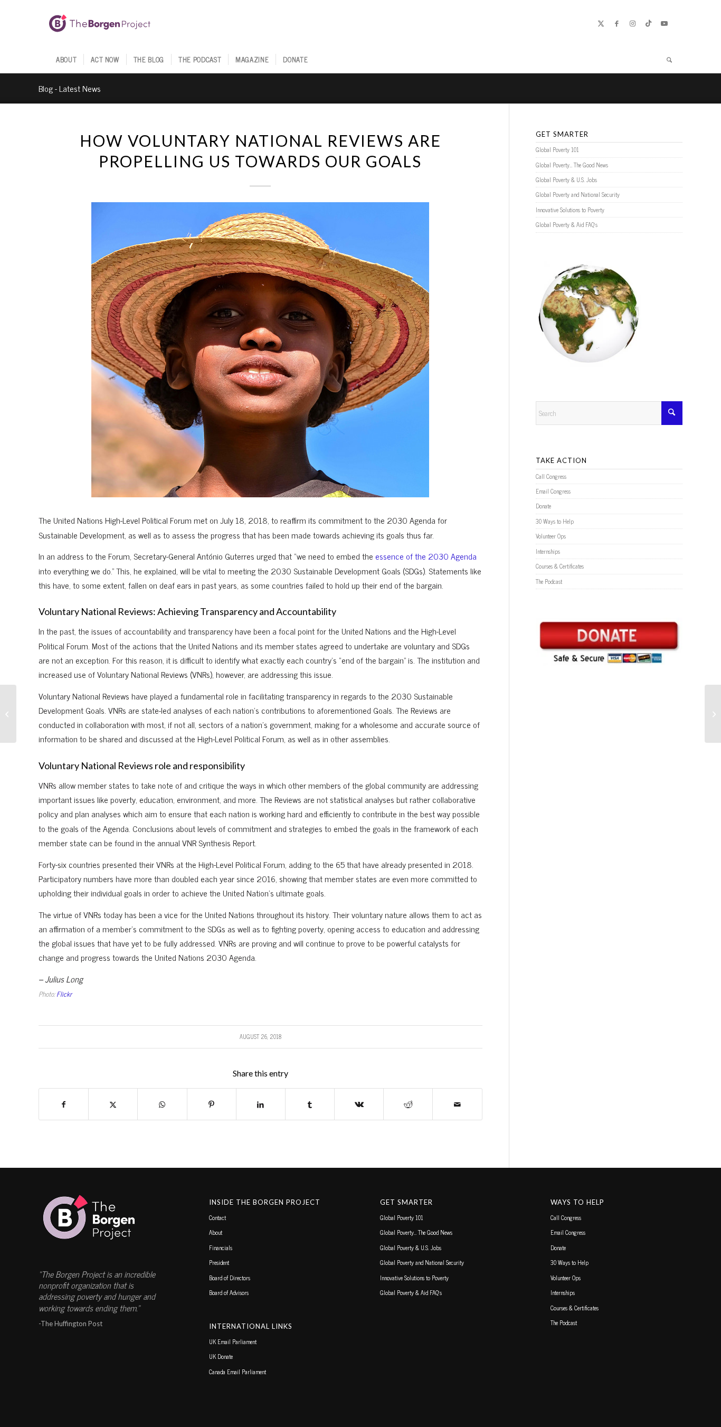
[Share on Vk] (359, 1104)
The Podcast (549, 581)
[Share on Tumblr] (310, 1104)
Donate (543, 506)
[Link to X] (601, 23)
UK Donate (221, 1356)
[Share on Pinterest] (211, 1104)
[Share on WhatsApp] (162, 1104)
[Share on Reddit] (408, 1104)
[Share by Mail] (457, 1104)
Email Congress (553, 491)
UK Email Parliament (233, 1341)
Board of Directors (229, 1277)
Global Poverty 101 (557, 149)
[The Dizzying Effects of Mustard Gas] (8, 714)
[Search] (666, 59)
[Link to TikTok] (648, 23)
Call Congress (551, 476)
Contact (217, 1217)
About (215, 1232)
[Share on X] (113, 1104)
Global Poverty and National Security (578, 194)
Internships (548, 551)
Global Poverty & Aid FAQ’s (566, 224)
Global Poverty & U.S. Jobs (566, 179)
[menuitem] (66, 59)
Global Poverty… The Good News (572, 164)
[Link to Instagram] (632, 23)
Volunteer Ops (551, 536)
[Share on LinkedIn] (260, 1104)
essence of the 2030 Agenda (426, 556)
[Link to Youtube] (664, 23)
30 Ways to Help (555, 521)
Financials (220, 1247)
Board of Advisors (229, 1292)
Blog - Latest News (70, 88)
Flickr (64, 993)
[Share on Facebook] (63, 1104)
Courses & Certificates (560, 566)
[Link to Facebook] (616, 23)
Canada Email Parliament (237, 1371)
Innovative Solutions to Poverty (570, 209)
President (219, 1262)
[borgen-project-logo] (99, 23)
